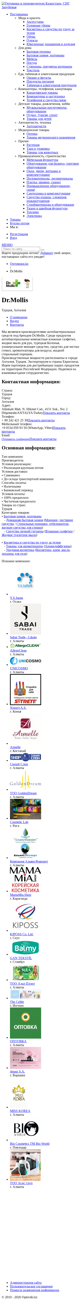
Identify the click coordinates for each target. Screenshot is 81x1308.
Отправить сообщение (15, 439)
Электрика (34, 216)
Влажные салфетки (59, 531)
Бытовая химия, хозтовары (45, 55)
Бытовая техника (39, 51)
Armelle (15, 747)
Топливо (33, 212)
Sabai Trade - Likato (23, 637)
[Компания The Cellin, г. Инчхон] (25, 998)
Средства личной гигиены (25, 531)
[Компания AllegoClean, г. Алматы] (25, 647)
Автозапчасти (36, 126)
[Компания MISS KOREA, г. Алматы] (18, 1107)
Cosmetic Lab (19, 822)
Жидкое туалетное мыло (19, 535)
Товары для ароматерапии (24, 546)
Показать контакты (56, 413)
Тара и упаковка (38, 148)
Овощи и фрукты (39, 77)
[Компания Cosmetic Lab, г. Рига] (25, 818)
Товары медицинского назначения (51, 137)
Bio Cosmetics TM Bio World (29, 1143)
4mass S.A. (17, 1071)
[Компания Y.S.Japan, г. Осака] (25, 594)
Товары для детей (39, 118)
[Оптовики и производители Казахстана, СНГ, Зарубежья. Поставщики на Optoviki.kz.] (40, 7)
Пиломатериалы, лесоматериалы (50, 178)
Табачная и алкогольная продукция (51, 85)
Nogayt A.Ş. (18, 707)
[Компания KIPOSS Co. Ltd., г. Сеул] (25, 930)
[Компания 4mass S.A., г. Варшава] (25, 1068)
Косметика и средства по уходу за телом (32, 542)
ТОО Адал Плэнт (22, 983)
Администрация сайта (26, 1282)
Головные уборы (38, 25)
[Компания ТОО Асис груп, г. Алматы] (25, 1179)
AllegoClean (18, 650)
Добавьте (46, 253)
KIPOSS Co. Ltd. (21, 934)
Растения (33, 145)
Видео (14, 321)
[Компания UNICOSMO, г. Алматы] (25, 664)
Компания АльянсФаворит (29, 861)
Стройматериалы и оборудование (50, 204)
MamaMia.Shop (20, 895)
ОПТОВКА (18, 1041)
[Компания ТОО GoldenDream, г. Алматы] (25, 789)
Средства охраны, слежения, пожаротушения (47, 199)
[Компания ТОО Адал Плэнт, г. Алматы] (25, 980)
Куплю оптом (19, 223)
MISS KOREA (20, 1111)
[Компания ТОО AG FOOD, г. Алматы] (25, 1037)
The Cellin (17, 1002)
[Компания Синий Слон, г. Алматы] (25, 760)
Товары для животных (42, 152)
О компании (18, 317)
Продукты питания (40, 81)
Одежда (32, 40)
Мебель (32, 59)
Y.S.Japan (16, 598)
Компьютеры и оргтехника (46, 96)
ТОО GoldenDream (23, 793)
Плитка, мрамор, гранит (44, 182)
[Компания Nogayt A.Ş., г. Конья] (25, 704)
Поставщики (19, 14)
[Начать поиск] (42, 250)
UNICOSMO (19, 668)
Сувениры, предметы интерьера (49, 66)
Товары (15, 219)
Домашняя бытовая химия (24, 520)
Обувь (31, 36)
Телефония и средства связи (46, 100)
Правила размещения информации (34, 1290)
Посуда (32, 62)
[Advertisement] (40, 1232)
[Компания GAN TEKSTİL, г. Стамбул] (25, 954)
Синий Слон (19, 764)
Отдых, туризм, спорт (42, 115)
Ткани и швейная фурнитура (47, 208)
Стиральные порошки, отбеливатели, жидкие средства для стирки (35, 525)
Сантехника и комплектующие (48, 193)
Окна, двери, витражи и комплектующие (44, 172)
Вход (13, 238)
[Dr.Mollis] (17, 290)
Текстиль (33, 70)
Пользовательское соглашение (31, 1286)
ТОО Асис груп (21, 1183)
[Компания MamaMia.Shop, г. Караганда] (25, 891)
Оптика (32, 133)
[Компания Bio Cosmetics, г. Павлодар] (25, 1140)
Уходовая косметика (20, 550)
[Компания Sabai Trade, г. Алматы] (25, 633)
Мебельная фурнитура (42, 160)
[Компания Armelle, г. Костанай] (25, 743)
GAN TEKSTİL (21, 958)
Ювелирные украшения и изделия (51, 44)
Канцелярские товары (42, 92)
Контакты (17, 324)
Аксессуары (35, 21)
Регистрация (19, 234)
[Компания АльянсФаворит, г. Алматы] (25, 857)
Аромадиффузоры (57, 546)
